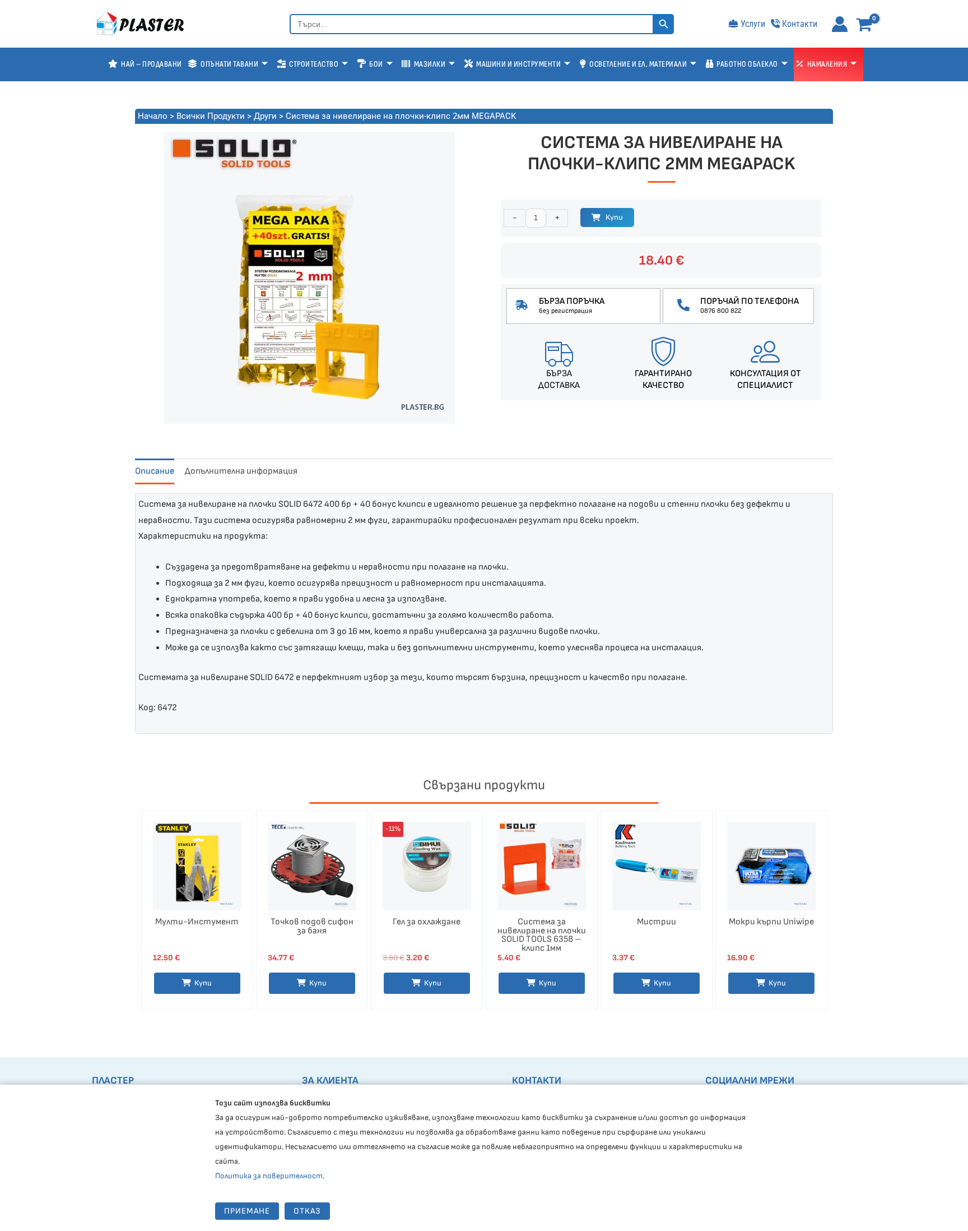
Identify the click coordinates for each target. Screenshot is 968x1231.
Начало (152, 116)
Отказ (307, 1211)
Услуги (753, 23)
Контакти (799, 23)
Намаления (827, 64)
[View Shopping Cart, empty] (866, 25)
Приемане (247, 1211)
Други (265, 116)
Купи (614, 217)
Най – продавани (151, 64)
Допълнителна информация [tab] (241, 471)
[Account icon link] (839, 24)
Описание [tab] (154, 471)
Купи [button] (203, 983)
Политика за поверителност (269, 1176)
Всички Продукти (210, 116)
